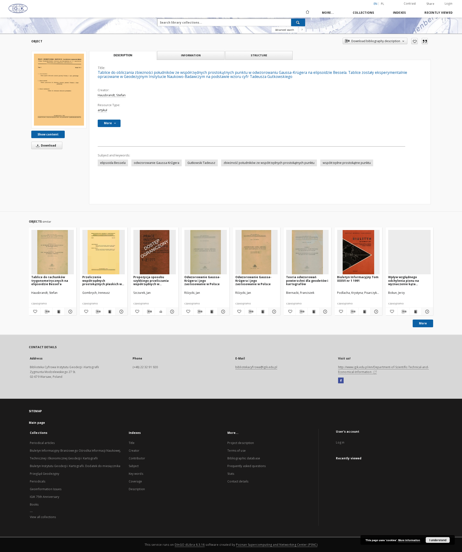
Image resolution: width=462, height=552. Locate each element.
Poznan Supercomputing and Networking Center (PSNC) (276, 545)
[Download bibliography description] (46, 311)
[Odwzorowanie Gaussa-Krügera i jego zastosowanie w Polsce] (206, 252)
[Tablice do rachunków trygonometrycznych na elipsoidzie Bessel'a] (53, 252)
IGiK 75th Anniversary (44, 497)
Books (34, 504)
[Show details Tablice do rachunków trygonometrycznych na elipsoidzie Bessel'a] (69, 311)
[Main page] (307, 12)
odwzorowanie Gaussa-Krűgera (156, 163)
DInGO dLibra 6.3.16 (190, 545)
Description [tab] (123, 55)
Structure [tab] (259, 55)
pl (382, 3)
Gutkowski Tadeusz (201, 163)
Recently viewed (438, 13)
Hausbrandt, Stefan (112, 95)
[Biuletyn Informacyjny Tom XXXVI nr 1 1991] (358, 252)
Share (430, 4)
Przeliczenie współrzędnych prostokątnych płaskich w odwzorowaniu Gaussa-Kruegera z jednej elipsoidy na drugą (103, 280)
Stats (230, 474)
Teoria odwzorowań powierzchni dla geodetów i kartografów (307, 280)
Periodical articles (42, 443)
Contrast (410, 3)
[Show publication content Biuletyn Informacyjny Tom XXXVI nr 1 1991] (364, 311)
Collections (363, 13)
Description (137, 489)
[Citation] (425, 41)
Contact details (237, 481)
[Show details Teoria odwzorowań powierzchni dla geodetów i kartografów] (324, 311)
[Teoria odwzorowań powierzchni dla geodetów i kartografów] (307, 252)
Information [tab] (191, 55)
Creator (134, 451)
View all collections (43, 517)
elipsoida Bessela (113, 163)
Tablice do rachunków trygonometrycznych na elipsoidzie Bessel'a (49, 280)
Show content (48, 134)
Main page (37, 423)
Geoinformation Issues (46, 489)
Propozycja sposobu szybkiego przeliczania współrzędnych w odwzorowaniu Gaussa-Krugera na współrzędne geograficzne (152, 280)
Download (48, 145)
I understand (437, 540)
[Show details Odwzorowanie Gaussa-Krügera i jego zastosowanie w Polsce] (222, 311)
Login (448, 3)
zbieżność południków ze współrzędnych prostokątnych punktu (269, 163)
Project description (240, 443)
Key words (136, 474)
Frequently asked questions (246, 466)
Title (132, 443)
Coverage (135, 481)
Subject (134, 466)
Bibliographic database (243, 458)
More (423, 323)
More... (328, 13)
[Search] (298, 22)
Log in (340, 442)
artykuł (102, 110)
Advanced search (284, 30)
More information (409, 540)
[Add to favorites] (414, 41)
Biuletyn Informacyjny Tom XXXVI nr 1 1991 (358, 278)
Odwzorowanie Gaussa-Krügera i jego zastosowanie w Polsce (202, 280)
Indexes (399, 13)
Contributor (137, 458)
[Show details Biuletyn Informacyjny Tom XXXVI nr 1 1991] (375, 311)
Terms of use (236, 451)
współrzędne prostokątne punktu (347, 163)
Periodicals (37, 481)
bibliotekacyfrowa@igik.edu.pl (256, 367)
